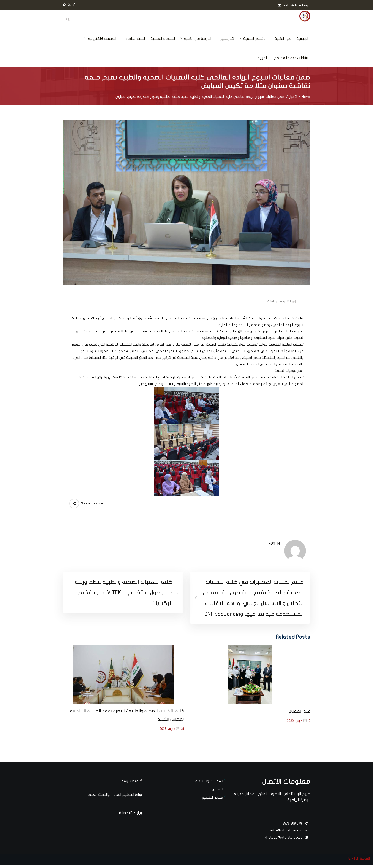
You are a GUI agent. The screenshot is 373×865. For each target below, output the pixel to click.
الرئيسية (302, 38)
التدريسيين (227, 38)
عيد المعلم (300, 711)
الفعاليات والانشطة (209, 781)
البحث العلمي (135, 38)
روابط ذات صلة (130, 813)
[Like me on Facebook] (74, 5)
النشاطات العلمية (163, 38)
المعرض (217, 789)
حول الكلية (283, 38)
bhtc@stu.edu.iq (295, 5)
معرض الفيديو (212, 797)
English (353, 858)
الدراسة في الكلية (197, 38)
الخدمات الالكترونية (102, 38)
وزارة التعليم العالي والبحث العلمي (113, 795)
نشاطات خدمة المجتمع (291, 58)
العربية (262, 58)
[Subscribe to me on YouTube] (69, 5)
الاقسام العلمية (254, 38)
